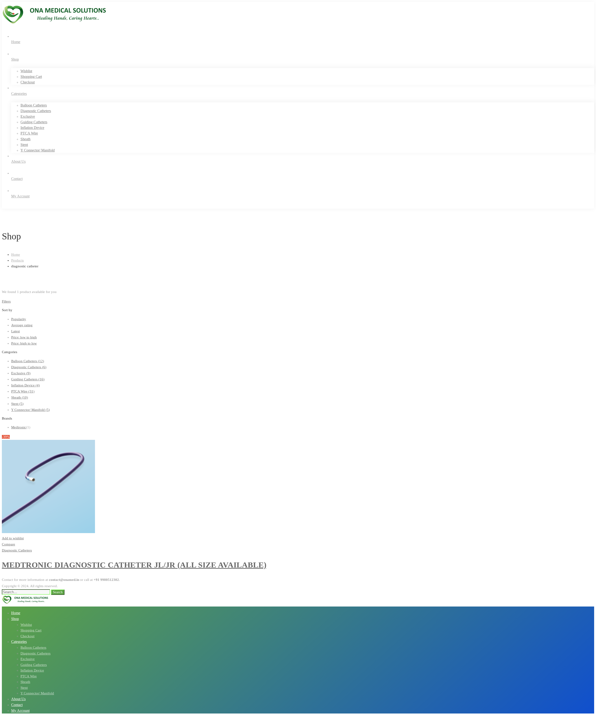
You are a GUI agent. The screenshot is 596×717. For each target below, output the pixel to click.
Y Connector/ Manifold (30, 410)
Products (17, 260)
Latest (15, 331)
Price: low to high (24, 337)
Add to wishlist (13, 538)
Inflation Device (25, 385)
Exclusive (20, 373)
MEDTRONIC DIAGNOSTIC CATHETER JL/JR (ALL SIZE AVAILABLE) (134, 565)
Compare (8, 544)
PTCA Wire (22, 391)
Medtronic (18, 427)
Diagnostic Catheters (28, 367)
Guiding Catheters (27, 379)
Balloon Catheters (27, 361)
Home (15, 254)
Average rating (22, 325)
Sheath (19, 397)
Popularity (18, 319)
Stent (17, 404)
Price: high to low (24, 343)
